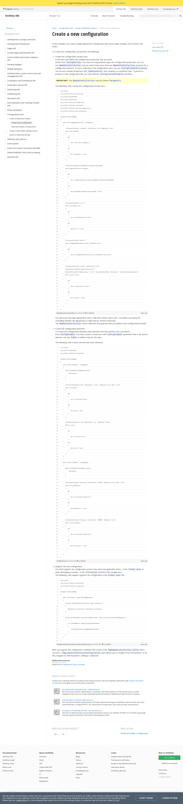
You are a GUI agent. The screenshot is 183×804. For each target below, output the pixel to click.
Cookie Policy (21, 800)
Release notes (8, 771)
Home (54, 28)
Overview (42, 756)
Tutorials (94, 15)
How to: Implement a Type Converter (71, 664)
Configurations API (66, 28)
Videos (78, 760)
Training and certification (120, 760)
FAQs (78, 778)
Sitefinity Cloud (152, 9)
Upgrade (79, 774)
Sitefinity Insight (137, 9)
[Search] (180, 16)
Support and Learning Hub (121, 756)
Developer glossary (118, 771)
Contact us (163, 773)
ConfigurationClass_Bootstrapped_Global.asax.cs (75, 644)
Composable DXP (45, 767)
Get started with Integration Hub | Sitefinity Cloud (80, 689)
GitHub (91, 313)
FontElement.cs (62, 561)
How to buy (163, 770)
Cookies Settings (170, 798)
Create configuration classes (86, 28)
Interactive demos (118, 767)
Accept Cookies (146, 798)
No (63, 734)
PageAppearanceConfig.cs (67, 313)
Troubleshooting (127, 15)
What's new (7, 767)
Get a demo (156, 47)
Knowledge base (169, 9)
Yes (55, 734)
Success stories (82, 767)
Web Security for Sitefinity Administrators (77, 700)
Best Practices (108, 15)
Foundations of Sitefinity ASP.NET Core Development (82, 710)
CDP (40, 763)
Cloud (41, 760)
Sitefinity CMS (121, 9)
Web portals (43, 778)
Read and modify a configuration (134, 733)
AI (40, 774)
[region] (101, 200)
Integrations (43, 781)
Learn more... (119, 3)
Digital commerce (45, 771)
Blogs (78, 756)
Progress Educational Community (123, 763)
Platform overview (159, 51)
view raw (144, 313)
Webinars (79, 763)
